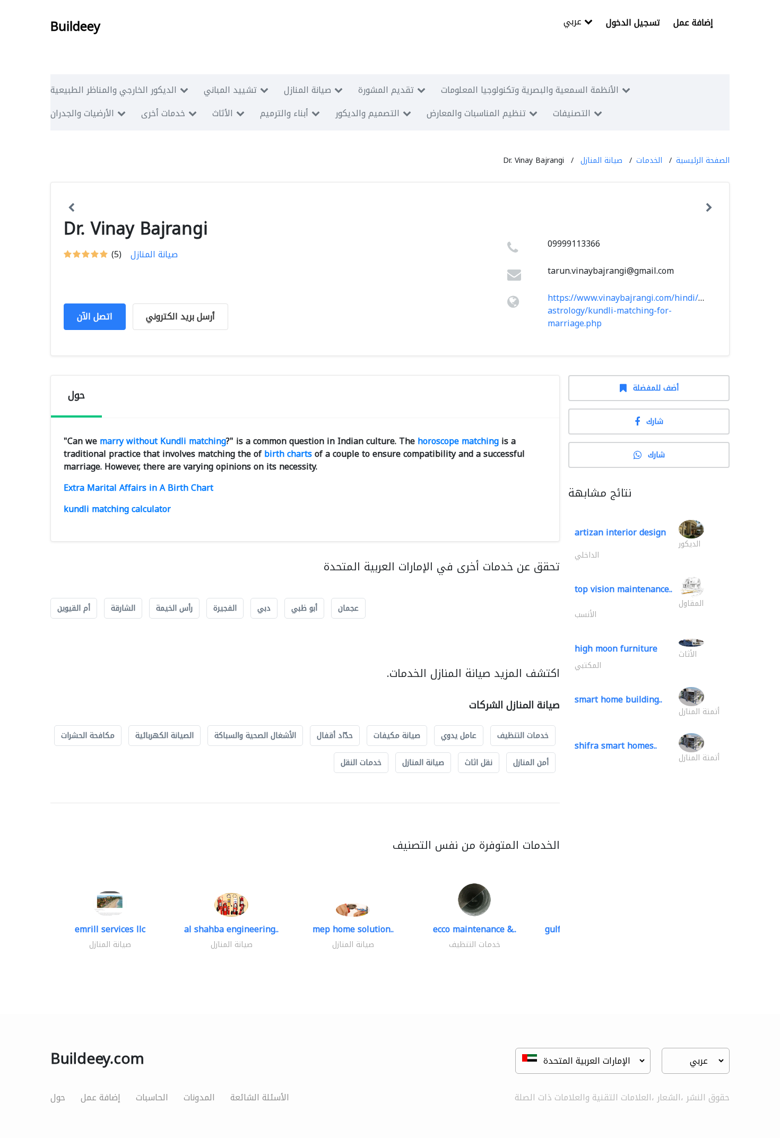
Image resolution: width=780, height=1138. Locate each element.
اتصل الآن (94, 316)
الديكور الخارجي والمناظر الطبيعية (113, 90)
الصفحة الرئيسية (703, 160)
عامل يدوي (458, 735)
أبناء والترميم (284, 113)
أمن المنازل (531, 762)
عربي (574, 22)
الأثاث (222, 113)
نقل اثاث (478, 762)
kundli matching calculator (117, 509)
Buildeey (75, 26)
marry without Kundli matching (163, 441)
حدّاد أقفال (335, 735)
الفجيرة (225, 608)
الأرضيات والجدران (82, 113)
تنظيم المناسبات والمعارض (476, 113)
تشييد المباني (230, 90)
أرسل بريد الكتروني (180, 316)
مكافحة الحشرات (88, 735)
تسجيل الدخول (633, 22)
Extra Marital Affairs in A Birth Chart (138, 488)
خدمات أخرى (163, 113)
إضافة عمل (693, 22)
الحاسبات (152, 1097)
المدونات (199, 1097)
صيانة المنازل (307, 90)
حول (57, 1097)
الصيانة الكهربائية (164, 735)
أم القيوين (73, 608)
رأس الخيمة (174, 608)
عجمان (348, 608)
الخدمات (649, 160)
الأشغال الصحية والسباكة (255, 735)
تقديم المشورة (386, 90)
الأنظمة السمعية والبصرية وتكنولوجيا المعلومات (530, 90)
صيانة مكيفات (397, 735)
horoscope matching (458, 441)
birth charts (288, 454)
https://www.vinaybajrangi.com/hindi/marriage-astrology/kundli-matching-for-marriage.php (643, 311)
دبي (264, 608)
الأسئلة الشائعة (259, 1097)
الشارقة (123, 608)
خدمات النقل (361, 762)
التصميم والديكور (367, 113)
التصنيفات (572, 113)
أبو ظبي (304, 608)
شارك (654, 421)
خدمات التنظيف (523, 735)
